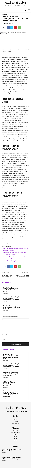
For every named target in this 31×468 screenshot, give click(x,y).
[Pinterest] (15, 27)
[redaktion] (3, 23)
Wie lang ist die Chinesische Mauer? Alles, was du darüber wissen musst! (11, 289)
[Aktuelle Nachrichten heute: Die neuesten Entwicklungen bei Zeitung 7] (24, 383)
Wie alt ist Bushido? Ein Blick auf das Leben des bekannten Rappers (7, 275)
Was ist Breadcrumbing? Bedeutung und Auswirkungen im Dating (11, 298)
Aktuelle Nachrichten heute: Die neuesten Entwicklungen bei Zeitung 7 (10, 383)
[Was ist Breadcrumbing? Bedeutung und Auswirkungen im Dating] (24, 299)
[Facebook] (8, 27)
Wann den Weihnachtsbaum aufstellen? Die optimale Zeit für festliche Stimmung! (10, 393)
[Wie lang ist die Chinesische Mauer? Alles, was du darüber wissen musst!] (24, 289)
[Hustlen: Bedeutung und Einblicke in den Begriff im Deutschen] (24, 308)
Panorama (4, 14)
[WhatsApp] (19, 27)
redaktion (6, 23)
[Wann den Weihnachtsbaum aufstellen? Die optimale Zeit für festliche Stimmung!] (24, 393)
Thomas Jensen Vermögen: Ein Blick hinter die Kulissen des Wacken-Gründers (22, 276)
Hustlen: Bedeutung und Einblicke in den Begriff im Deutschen (11, 307)
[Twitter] (11, 27)
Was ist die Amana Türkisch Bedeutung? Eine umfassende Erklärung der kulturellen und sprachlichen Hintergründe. (15, 259)
